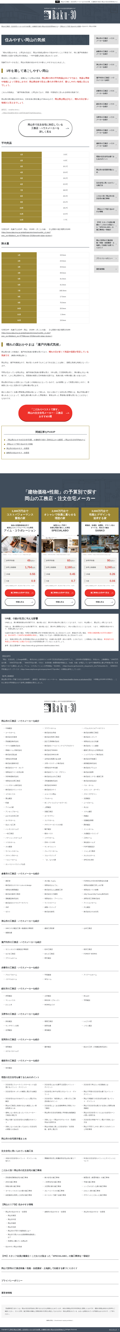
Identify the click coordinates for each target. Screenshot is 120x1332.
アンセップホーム (12, 811)
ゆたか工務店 (49, 954)
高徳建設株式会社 (12, 741)
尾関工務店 (49, 1021)
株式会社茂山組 (11, 754)
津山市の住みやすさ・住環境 (17, 448)
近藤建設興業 (89, 820)
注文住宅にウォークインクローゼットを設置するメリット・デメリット (21, 1086)
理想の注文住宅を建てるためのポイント (105, 158)
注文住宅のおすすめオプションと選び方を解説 (21, 1100)
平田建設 (87, 1000)
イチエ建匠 (88, 811)
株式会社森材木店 (12, 763)
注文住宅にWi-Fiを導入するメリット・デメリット (60, 1093)
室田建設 (9, 1047)
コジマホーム (49, 820)
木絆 (7, 907)
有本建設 (9, 1068)
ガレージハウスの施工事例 (54, 1191)
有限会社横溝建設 (12, 890)
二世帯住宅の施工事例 (53, 1182)
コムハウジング (50, 855)
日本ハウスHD (50, 842)
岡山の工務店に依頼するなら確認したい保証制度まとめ (21, 1107)
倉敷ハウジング (50, 907)
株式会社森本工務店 (13, 894)
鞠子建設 (48, 829)
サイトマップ (113, 1329)
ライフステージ (50, 903)
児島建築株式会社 (51, 781)
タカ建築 (9, 847)
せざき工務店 (10, 954)
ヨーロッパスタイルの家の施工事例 (19, 1191)
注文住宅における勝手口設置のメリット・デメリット (60, 1086)
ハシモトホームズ (12, 829)
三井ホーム (88, 838)
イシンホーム (89, 829)
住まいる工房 (10, 825)
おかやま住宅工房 (12, 816)
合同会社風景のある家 (53, 759)
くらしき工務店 (89, 851)
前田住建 (48, 1026)
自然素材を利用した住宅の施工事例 (19, 1195)
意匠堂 (8, 881)
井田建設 (9, 996)
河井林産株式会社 (12, 776)
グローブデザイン (90, 794)
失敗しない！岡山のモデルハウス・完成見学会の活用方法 (60, 1121)
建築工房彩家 (49, 928)
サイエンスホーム (12, 851)
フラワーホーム (50, 728)
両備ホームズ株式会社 (14, 750)
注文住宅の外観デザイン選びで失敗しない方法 (99, 1121)
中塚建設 (9, 728)
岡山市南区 (12, 1223)
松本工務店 (49, 949)
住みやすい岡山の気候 (14, 1247)
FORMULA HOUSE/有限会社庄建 (96, 881)
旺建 (7, 803)
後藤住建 (9, 933)
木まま (86, 807)
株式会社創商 (89, 772)
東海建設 (48, 1030)
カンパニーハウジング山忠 (15, 864)
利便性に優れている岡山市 (18, 1241)
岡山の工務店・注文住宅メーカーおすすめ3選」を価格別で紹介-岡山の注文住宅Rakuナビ (89, 2)
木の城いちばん (50, 881)
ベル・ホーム (89, 785)
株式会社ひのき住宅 (91, 912)
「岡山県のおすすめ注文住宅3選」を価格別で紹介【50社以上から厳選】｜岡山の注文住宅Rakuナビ (45, 440)
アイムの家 (10, 807)
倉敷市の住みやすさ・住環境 (17, 453)
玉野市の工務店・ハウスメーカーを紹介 (105, 118)
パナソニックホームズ (14, 838)
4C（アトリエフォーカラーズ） (56, 803)
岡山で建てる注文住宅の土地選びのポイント (21, 1121)
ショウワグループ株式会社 (93, 754)
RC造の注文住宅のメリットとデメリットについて (100, 1159)
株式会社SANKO (51, 785)
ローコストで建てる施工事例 (55, 1195)
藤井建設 (48, 1047)
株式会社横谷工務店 (91, 733)
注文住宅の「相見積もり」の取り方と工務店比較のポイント (60, 1100)
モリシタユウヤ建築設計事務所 (17, 949)
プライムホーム (11, 958)
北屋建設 (87, 798)
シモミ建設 (88, 1026)
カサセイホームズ (12, 1051)
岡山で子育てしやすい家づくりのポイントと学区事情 (99, 1128)
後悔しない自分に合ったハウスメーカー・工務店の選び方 (21, 1114)
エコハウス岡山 (50, 794)
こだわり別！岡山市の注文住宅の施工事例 (105, 197)
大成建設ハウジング (91, 833)
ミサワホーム (49, 838)
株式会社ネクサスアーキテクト (17, 903)
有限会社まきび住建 (91, 741)
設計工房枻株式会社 (52, 741)
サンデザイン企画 (12, 1026)
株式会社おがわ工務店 (53, 776)
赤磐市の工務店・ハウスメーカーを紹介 (105, 92)
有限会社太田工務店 (13, 781)
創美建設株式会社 (90, 763)
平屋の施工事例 (89, 1182)
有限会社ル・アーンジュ (54, 898)
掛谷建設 (9, 1021)
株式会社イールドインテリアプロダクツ (59, 746)
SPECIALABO (89, 860)
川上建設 (87, 907)
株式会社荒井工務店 (52, 737)
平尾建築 (48, 975)
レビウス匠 (88, 1021)
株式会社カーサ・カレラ (15, 768)
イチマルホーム (11, 979)
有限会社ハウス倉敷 (91, 890)
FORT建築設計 (89, 847)
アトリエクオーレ (90, 903)
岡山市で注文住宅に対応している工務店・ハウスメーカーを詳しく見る (45, 128)
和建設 (86, 816)
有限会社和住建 (11, 759)
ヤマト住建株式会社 (13, 746)
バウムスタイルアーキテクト (94, 728)
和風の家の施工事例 (13, 1186)
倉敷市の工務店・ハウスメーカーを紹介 (105, 52)
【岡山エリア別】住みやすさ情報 (19, 444)
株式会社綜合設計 (90, 781)
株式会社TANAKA (51, 750)
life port (86, 996)
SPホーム (48, 979)
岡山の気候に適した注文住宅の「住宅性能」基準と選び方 (59, 1128)
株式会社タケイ (50, 790)
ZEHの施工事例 (11, 1182)
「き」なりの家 (50, 860)
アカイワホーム (11, 975)
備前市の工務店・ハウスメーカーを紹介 (105, 144)
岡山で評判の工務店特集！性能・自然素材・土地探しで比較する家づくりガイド (105, 244)
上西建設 (48, 807)
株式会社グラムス (90, 768)
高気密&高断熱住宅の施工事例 (17, 1177)
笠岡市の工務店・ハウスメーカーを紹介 (105, 131)
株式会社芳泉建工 (90, 759)
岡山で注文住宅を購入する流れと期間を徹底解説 (99, 1107)
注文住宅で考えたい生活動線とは (96, 1084)
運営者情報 (100, 269)
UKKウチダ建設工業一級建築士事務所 (19, 928)
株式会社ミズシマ (90, 737)
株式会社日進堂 (11, 737)
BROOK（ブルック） (52, 1000)
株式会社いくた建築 (91, 746)
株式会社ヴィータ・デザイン (55, 772)
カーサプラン (49, 816)
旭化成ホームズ (89, 842)
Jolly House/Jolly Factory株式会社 (96, 894)
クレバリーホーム (51, 851)
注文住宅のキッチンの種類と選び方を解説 (21, 1091)
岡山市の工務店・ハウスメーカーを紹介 (105, 39)
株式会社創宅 (49, 912)
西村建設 (87, 825)
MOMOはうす (50, 1005)
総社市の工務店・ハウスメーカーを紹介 (105, 105)
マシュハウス (10, 1000)
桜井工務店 (88, 949)
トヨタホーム (10, 842)
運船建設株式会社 (12, 898)
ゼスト (8, 912)
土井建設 (48, 996)
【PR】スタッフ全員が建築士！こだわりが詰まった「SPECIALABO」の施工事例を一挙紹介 (105, 226)
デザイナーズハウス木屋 (54, 825)
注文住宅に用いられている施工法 (105, 184)
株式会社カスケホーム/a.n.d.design (19, 885)
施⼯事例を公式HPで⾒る (20, 593)
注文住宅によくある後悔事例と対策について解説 (60, 1107)
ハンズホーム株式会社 (14, 785)
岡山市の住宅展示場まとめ (105, 171)
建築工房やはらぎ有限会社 (93, 750)
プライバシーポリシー (104, 258)
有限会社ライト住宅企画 (15, 772)
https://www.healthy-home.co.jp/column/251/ (75, 679)
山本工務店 (88, 928)
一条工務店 (10, 833)
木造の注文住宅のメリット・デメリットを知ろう (21, 1159)
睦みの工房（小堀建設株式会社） (96, 1047)
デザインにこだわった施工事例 (95, 1195)
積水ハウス (49, 833)
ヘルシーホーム (11, 860)
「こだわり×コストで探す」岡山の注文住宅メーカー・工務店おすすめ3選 (45, 413)
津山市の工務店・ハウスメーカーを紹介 (105, 66)
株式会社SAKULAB (51, 754)
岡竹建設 (48, 958)
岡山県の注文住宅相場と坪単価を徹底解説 (60, 1113)
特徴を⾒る (20, 602)
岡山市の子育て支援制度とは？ (19, 1231)
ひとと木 (9, 1005)
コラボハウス (10, 794)
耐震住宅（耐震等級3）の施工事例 (96, 1177)
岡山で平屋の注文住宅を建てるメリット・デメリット (99, 1093)
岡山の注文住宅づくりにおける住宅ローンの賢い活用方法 (99, 1114)
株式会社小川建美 (51, 894)
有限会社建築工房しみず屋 (93, 885)
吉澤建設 (9, 1030)
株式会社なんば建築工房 (54, 890)
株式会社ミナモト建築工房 (93, 776)
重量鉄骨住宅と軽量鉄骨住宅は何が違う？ (60, 1158)
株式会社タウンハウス (14, 790)
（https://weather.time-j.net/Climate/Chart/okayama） (21, 113)
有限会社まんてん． (52, 885)
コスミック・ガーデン (92, 790)
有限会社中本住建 (51, 768)
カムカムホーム (89, 855)
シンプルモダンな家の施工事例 (95, 1186)
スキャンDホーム (12, 855)
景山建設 (9, 798)
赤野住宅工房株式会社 (92, 898)
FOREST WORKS (90, 954)
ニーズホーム (89, 803)
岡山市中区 (12, 1219)
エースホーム (10, 733)
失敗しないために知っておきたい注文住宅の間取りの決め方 (21, 1128)
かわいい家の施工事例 (92, 1191)
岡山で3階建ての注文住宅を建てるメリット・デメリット (99, 1100)
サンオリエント (50, 847)
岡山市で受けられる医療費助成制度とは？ (22, 1236)
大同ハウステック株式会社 (54, 763)
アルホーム (49, 798)
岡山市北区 (12, 1227)
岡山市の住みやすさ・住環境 (16, 1212)
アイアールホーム (90, 975)
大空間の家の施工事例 (53, 1186)
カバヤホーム (10, 820)
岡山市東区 (12, 1215)
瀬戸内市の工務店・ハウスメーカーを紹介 (105, 79)
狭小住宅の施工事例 (52, 1177)
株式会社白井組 (50, 733)
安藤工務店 (49, 811)
